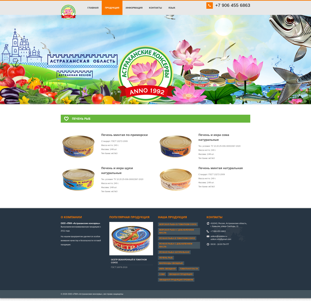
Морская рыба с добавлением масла (176, 231)
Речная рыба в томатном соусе (177, 238)
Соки (162, 274)
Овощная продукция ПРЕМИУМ (176, 280)
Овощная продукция (180, 274)
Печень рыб (166, 258)
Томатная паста (189, 269)
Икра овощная (167, 269)
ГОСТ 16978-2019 (119, 267)
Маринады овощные (171, 263)
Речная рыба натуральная (174, 252)
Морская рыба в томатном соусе (178, 224)
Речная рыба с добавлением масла (175, 245)
